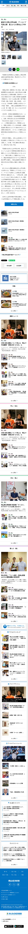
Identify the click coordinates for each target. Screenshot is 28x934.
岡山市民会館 (11, 29)
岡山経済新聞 (14, 2)
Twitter (14, 884)
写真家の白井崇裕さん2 (10, 83)
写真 (7, 29)
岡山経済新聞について (7, 890)
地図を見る (14, 204)
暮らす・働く (24, 5)
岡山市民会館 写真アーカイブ (10, 255)
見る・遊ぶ (13, 5)
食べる (8, 5)
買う (18, 5)
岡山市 (3, 29)
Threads (18, 884)
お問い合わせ (5, 896)
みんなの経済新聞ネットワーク (14, 914)
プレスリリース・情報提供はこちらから (10, 892)
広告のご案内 (5, 899)
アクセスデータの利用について (8, 894)
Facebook (9, 884)
